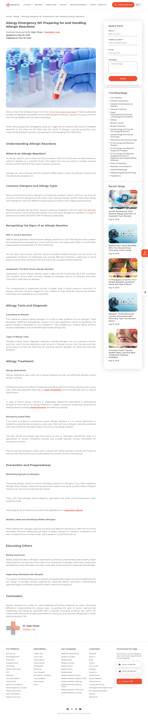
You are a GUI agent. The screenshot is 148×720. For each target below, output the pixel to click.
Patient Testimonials (13, 669)
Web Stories (93, 697)
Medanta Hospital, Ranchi (70, 653)
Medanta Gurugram (68, 657)
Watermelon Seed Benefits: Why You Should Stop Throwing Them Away (123, 247)
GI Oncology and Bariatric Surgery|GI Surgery (122, 149)
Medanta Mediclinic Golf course (72, 690)
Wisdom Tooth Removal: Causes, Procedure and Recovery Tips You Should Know (122, 317)
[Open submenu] (43, 4)
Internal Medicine (118, 163)
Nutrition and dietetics (120, 166)
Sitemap (92, 694)
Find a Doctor (10, 653)
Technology (10, 666)
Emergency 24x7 (12, 663)
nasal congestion (52, 390)
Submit (123, 79)
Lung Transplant (39, 678)
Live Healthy (116, 98)
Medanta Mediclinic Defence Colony (71, 685)
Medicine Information (13, 691)
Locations (27, 5)
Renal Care (37, 669)
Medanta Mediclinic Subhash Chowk (73, 678)
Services (63, 5)
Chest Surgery (39, 681)
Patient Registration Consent (16, 688)
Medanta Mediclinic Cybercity (71, 681)
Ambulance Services (13, 697)
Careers (93, 5)
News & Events (94, 675)
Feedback (92, 669)
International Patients (78, 5)
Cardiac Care (38, 653)
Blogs (16, 16)
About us (92, 657)
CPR (7, 672)
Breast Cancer (117, 123)
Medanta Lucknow (67, 663)
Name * (112, 31)
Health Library (51, 5)
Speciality (38, 5)
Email (111, 50)
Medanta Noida (66, 672)
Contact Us (101, 5)
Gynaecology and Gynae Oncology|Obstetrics (121, 130)
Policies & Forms (95, 681)
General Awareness (119, 101)
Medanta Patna (66, 660)
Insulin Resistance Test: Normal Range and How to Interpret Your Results (122, 213)
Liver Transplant (39, 672)
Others (113, 120)
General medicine (118, 109)
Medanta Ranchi (67, 666)
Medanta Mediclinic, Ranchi (70, 675)
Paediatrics (115, 176)
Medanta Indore (66, 669)
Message (113, 60)
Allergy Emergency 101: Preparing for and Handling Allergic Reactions (52, 16)
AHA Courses (93, 666)
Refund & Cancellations (14, 684)
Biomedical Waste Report (98, 691)
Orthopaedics (38, 666)
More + (36, 684)
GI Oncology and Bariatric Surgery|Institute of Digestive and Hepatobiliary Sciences (123, 157)
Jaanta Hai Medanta (13, 694)
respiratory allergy (73, 510)
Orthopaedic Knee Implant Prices (100, 688)
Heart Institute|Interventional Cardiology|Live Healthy (121, 114)
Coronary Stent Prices (97, 684)
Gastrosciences (39, 663)
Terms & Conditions (13, 678)
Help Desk (92, 653)
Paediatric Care (52, 32)
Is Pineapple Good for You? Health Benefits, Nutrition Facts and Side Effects (123, 282)
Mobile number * (116, 39)
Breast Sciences (117, 126)
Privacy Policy (11, 681)
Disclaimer (10, 675)
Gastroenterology (118, 170)
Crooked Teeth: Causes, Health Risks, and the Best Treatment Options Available (122, 353)
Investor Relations (95, 678)
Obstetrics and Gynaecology (123, 140)
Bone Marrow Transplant (42, 675)
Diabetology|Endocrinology (123, 173)
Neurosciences (39, 660)
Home (9, 16)
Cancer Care (38, 657)
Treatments (10, 660)
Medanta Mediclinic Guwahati (71, 693)
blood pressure (38, 407)
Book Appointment (12, 657)
